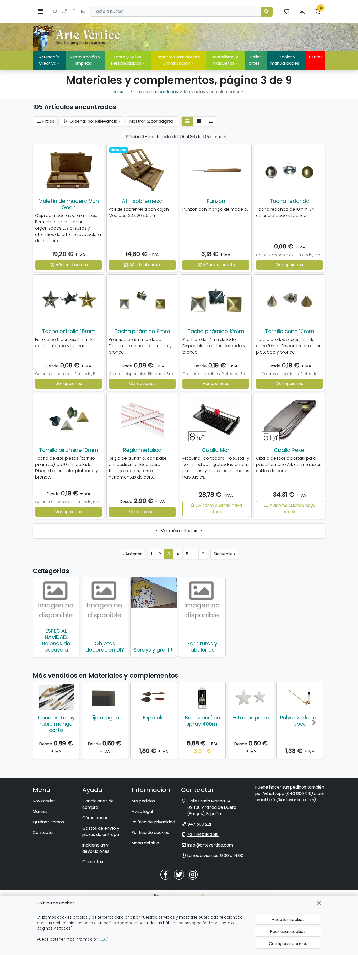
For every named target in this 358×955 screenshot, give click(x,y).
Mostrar (151, 121)
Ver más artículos (179, 531)
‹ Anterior (132, 554)
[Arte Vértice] (77, 37)
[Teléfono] (64, 11)
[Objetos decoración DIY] (105, 600)
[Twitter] (179, 874)
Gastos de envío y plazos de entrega (100, 831)
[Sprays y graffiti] (154, 592)
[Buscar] (267, 12)
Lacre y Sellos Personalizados (126, 60)
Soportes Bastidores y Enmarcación (178, 60)
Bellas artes (255, 60)
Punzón (216, 201)
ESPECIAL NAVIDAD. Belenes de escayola (56, 640)
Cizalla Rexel (289, 450)
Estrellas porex (251, 717)
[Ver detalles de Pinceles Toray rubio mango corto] (56, 697)
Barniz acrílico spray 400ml (202, 721)
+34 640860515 (203, 835)
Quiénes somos (48, 822)
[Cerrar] (319, 903)
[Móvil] (74, 11)
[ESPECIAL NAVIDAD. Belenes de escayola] (56, 600)
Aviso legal (142, 812)
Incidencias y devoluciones (95, 848)
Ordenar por (92, 121)
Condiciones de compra (98, 804)
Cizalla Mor (216, 450)
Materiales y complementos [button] (212, 92)
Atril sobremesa (142, 201)
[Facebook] (165, 874)
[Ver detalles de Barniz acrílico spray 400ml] (202, 697)
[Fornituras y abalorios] (202, 600)
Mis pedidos (143, 801)
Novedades (44, 801)
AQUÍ (104, 939)
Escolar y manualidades (284, 60)
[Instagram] (192, 874)
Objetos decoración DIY (104, 646)
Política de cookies (150, 832)
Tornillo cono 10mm (289, 331)
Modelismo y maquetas (225, 60)
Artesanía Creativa (49, 60)
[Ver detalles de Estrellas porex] (251, 697)
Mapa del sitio (145, 843)
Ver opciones (289, 265)
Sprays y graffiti (154, 649)
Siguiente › (224, 554)
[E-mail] (83, 11)
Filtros (47, 121)
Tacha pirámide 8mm (142, 331)
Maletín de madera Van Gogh (69, 204)
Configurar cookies (288, 944)
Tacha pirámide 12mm (215, 331)
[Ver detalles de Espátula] (154, 697)
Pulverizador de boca (300, 721)
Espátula (154, 717)
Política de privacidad (153, 822)
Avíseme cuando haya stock (218, 508)
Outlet (315, 57)
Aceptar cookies (288, 919)
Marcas (40, 812)
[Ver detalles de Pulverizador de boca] (300, 697)
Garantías (92, 862)
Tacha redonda (290, 201)
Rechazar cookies (288, 932)
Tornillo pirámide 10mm (68, 450)
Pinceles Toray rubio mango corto (56, 724)
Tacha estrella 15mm (68, 331)
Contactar (43, 832)
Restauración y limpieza (85, 60)
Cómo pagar (95, 818)
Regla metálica (142, 450)
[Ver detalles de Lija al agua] (105, 697)
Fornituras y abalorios (202, 646)
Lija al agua (105, 717)
